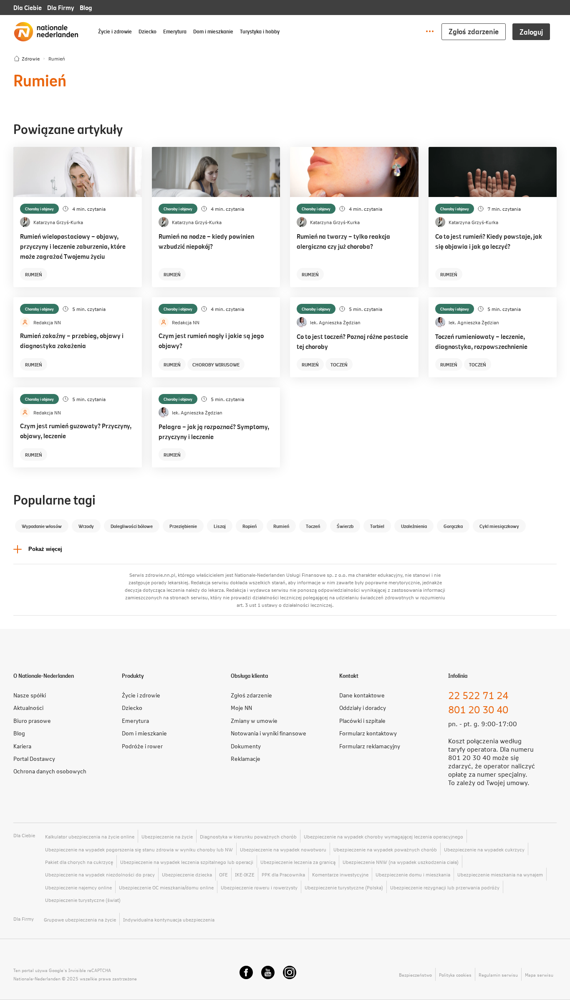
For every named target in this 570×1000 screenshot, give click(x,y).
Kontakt (348, 675)
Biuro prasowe (32, 721)
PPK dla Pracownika (283, 874)
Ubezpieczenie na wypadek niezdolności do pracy (100, 874)
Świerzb (345, 526)
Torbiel (377, 526)
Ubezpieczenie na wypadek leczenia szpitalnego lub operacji (186, 862)
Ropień (249, 526)
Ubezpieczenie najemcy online (78, 887)
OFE (223, 874)
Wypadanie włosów (42, 526)
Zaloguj (531, 31)
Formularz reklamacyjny (369, 746)
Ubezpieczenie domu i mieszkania (413, 874)
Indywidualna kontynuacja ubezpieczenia (168, 919)
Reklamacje (245, 759)
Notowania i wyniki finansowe (268, 733)
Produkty (133, 675)
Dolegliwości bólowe (132, 526)
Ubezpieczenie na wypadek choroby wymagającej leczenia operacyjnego (383, 836)
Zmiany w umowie (254, 721)
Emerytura (175, 31)
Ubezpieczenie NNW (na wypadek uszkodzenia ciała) (401, 862)
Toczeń (339, 364)
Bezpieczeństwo (415, 975)
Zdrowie (31, 58)
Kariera (22, 746)
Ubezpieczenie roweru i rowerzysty (259, 887)
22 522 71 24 (478, 695)
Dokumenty (246, 746)
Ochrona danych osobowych (49, 771)
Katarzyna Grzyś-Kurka (58, 222)
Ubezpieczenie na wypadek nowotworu (283, 849)
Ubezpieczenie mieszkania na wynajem (500, 874)
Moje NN (241, 708)
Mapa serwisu (539, 975)
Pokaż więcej (45, 549)
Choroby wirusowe (216, 364)
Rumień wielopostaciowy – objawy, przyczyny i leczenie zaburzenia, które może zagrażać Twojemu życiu (73, 246)
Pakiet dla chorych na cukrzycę (79, 862)
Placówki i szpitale (362, 721)
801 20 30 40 (478, 709)
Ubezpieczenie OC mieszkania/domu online (166, 887)
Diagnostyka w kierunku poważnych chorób (248, 836)
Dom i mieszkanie (213, 31)
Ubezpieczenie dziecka (187, 874)
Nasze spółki (29, 695)
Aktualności (28, 708)
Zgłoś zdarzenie (474, 31)
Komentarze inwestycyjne (340, 874)
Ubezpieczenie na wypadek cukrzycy (484, 849)
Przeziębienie (183, 526)
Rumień (33, 274)
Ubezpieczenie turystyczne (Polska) (344, 887)
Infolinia (457, 675)
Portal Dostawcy (34, 759)
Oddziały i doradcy (362, 708)
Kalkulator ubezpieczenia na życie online (89, 836)
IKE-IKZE (245, 874)
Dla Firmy (60, 7)
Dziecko (147, 31)
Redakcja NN (47, 322)
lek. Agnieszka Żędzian (335, 322)
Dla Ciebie (27, 7)
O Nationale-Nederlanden (43, 675)
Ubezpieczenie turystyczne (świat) (83, 899)
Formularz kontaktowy (368, 733)
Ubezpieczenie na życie (167, 836)
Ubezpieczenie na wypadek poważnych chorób (385, 849)
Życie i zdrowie (115, 31)
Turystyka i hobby (260, 31)
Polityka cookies (455, 975)
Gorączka (453, 526)
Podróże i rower (142, 746)
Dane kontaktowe (362, 695)
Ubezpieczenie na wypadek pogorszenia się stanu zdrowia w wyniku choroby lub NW (139, 849)
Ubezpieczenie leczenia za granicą (297, 862)
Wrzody (86, 526)
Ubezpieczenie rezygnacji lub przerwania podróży (444, 887)
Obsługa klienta (249, 675)
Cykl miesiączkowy (499, 526)
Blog (86, 7)
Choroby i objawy (39, 209)
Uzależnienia (414, 526)
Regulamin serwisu (498, 975)
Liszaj (220, 526)
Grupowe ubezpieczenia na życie (80, 919)
